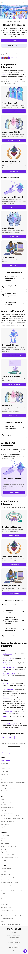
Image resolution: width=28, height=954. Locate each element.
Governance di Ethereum (7, 918)
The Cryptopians (8, 653)
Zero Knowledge (8, 689)
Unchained (6, 698)
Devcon (3, 893)
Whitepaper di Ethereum (7, 902)
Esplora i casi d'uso (14, 492)
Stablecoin (3, 810)
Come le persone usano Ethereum (9, 788)
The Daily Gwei (7, 711)
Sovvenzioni (4, 849)
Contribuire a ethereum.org (7, 877)
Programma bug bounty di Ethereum (9, 882)
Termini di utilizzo (14, 945)
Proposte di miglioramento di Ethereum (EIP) (11, 915)
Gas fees (3, 777)
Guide (2, 799)
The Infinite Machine (9, 663)
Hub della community (6, 868)
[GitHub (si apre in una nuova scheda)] (8, 929)
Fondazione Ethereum (6, 885)
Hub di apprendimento (6, 760)
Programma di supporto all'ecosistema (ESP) (12, 890)
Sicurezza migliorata (6, 907)
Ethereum (3, 74)
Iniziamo (14, 40)
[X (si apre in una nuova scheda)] (16, 929)
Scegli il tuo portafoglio (6, 802)
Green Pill (6, 683)
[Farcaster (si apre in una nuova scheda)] (12, 929)
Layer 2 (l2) (4, 827)
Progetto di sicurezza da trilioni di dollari (10, 924)
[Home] (2, 2)
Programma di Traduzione (7, 879)
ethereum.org (5, 753)
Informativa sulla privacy (14, 942)
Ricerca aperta (4, 913)
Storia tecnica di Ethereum (7, 910)
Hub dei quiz (4, 785)
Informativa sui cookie (14, 947)
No (12, 737)
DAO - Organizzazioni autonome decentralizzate (12, 818)
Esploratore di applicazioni (7, 807)
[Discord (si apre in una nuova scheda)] (19, 929)
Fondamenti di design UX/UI (7, 854)
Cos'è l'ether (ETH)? (6, 766)
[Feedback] (25, 951)
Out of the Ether (8, 658)
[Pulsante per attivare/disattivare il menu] (25, 2)
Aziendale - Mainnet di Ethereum (9, 857)
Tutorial (3, 838)
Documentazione (5, 841)
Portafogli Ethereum (5, 768)
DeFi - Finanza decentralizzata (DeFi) (10, 815)
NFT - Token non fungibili (7, 813)
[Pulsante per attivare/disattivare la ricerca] (22, 2)
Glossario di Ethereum (6, 790)
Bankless (6, 716)
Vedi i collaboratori (16, 58)
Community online (5, 871)
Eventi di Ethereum (5, 874)
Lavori (14, 940)
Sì (5, 737)
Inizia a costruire (5, 843)
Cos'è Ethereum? (5, 763)
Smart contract (4, 774)
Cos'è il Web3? (4, 771)
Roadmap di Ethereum (6, 904)
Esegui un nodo (5, 779)
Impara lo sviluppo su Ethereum (8, 846)
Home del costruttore (6, 835)
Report (2, 921)
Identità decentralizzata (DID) (8, 821)
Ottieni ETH (3, 804)
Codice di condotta (14, 937)
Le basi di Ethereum (9, 723)
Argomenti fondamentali (6, 852)
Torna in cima (15, 748)
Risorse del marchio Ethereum (14, 935)
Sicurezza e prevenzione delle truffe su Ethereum (13, 782)
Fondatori (3, 860)
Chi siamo (14, 932)
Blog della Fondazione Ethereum (9, 888)
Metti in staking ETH (5, 824)
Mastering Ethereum (9, 667)
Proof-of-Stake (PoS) (9, 674)
